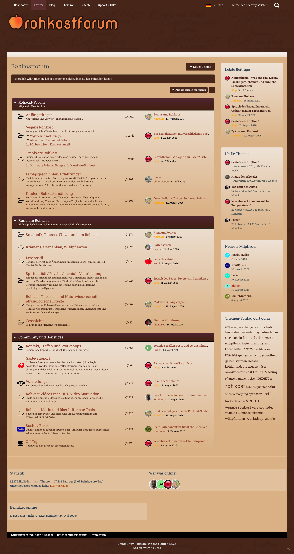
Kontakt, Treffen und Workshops (53, 345)
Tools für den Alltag (244, 187)
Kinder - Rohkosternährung (49, 193)
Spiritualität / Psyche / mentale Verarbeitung (63, 273)
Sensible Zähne (163, 259)
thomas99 (159, 324)
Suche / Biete (37, 425)
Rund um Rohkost (33, 220)
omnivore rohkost (238, 372)
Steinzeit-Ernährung (167, 320)
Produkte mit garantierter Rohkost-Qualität (182, 411)
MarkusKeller (240, 255)
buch (228, 338)
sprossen (255, 394)
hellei (234, 275)
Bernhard (159, 399)
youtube (270, 419)
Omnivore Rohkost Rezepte (47, 165)
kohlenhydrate (236, 366)
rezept (263, 378)
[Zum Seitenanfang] (288, 548)
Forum (247, 348)
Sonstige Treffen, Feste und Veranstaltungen (182, 345)
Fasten (158, 177)
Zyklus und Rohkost (167, 114)
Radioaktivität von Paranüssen (174, 363)
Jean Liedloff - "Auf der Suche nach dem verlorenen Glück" (191, 198)
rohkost (235, 386)
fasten (246, 343)
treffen (269, 393)
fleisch (265, 343)
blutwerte (266, 332)
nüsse (262, 366)
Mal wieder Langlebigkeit (170, 302)
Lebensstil (34, 257)
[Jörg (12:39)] (168, 484)
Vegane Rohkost (39, 127)
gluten (230, 361)
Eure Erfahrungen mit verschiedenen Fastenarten (186, 133)
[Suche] (277, 5)
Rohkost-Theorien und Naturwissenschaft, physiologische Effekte (62, 298)
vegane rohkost (238, 407)
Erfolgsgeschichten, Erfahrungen (54, 174)
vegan (252, 400)
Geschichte (35, 320)
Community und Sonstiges (40, 337)
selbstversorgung (236, 394)
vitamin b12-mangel (238, 413)
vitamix (257, 413)
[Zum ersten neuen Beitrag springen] (148, 116)
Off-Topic (33, 441)
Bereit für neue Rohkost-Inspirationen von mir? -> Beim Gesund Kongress (201, 395)
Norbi (157, 263)
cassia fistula (242, 337)
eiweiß (269, 338)
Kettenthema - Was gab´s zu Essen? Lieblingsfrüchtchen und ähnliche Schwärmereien (210, 157)
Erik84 (157, 349)
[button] (216, 5)
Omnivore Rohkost (41, 152)
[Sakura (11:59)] (161, 484)
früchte (231, 355)
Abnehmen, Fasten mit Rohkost (51, 140)
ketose (253, 361)
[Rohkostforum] (147, 22)
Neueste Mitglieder (241, 246)
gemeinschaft (248, 355)
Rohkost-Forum (31, 102)
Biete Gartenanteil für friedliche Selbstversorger (184, 427)
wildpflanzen (235, 418)
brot (276, 332)
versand (258, 407)
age (227, 327)
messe (253, 366)
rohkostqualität (256, 387)
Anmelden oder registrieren (250, 5)
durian (258, 337)
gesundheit (268, 355)
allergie (236, 327)
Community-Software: (147, 544)
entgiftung (233, 343)
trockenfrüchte (235, 401)
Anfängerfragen (39, 114)
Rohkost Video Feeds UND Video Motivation (62, 393)
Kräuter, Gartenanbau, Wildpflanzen (56, 247)
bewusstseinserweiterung (242, 332)
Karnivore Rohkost (82, 165)
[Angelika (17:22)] (175, 484)
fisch (255, 343)
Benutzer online (23, 507)
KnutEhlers (238, 265)
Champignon (161, 181)
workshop (255, 418)
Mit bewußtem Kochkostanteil (50, 144)
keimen (241, 361)
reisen (252, 378)
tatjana (158, 249)
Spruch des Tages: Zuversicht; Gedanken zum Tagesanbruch (193, 278)
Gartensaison (162, 245)
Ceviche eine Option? (245, 121)
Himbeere (159, 431)
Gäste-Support (38, 358)
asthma (260, 327)
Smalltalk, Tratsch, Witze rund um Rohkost (62, 234)
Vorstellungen (38, 381)
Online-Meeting (265, 372)
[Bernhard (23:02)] (154, 484)
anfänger (248, 327)
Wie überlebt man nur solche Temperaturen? (183, 441)
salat (271, 387)
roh (272, 378)
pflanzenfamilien (236, 378)
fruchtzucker (262, 349)
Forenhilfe (233, 349)
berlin (270, 327)
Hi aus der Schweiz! (166, 381)
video (269, 407)
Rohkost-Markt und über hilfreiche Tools (60, 409)
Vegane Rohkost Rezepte (46, 136)
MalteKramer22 (241, 296)
